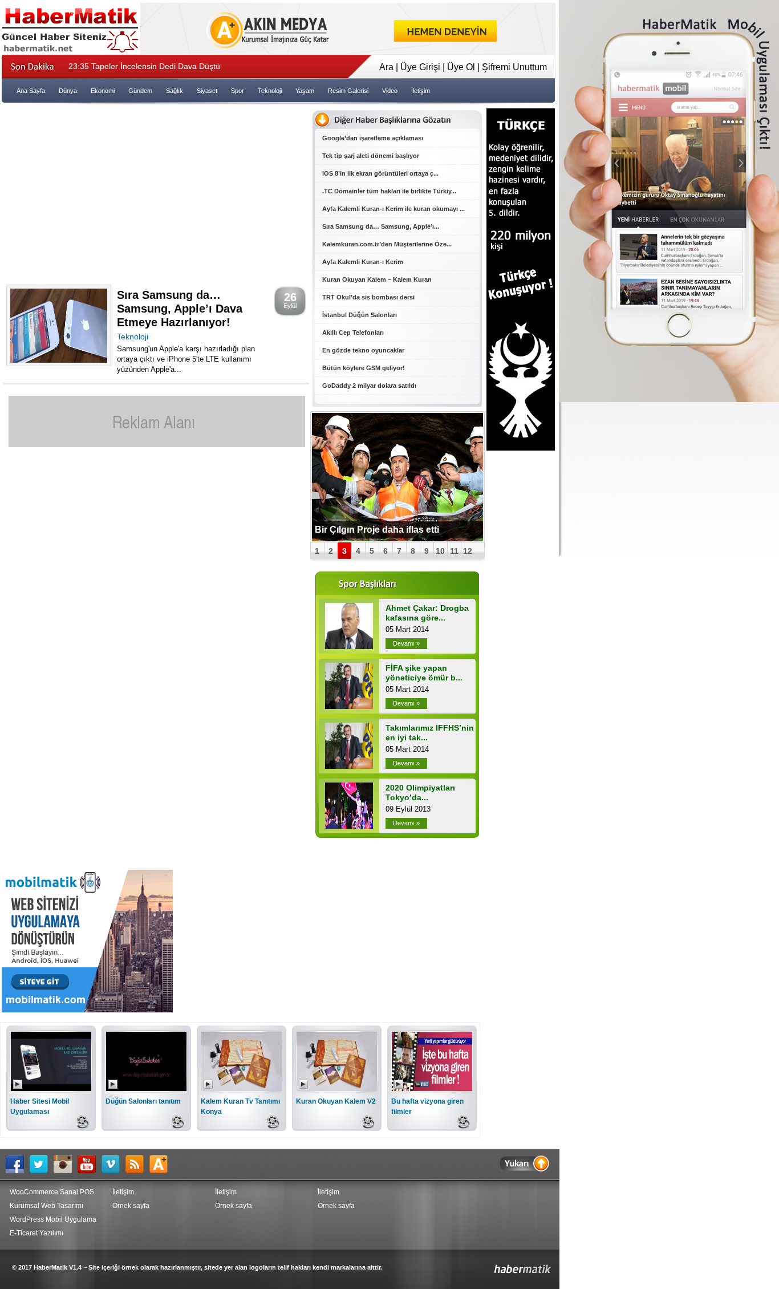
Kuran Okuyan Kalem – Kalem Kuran (377, 279)
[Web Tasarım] (347, 51)
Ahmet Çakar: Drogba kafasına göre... (427, 612)
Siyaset (207, 90)
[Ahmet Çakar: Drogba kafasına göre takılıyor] (349, 646)
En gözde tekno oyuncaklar (363, 350)
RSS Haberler (137, 1164)
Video (389, 90)
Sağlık (174, 90)
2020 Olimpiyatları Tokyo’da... (420, 792)
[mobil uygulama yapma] (87, 1009)
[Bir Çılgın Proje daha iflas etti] (397, 477)
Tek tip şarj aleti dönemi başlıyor (370, 155)
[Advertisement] (156, 191)
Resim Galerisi (348, 90)
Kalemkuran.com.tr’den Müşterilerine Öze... (387, 244)
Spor (237, 90)
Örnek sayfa (130, 1206)
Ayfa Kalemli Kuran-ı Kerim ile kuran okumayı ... (393, 208)
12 (467, 551)
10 (440, 551)
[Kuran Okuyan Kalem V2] (337, 1088)
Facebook (18, 1164)
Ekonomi (103, 90)
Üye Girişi (420, 67)
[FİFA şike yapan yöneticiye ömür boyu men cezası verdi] (349, 706)
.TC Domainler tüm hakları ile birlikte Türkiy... (389, 191)
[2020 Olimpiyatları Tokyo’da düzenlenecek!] (349, 825)
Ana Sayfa (31, 90)
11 (454, 551)
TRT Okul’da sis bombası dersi (368, 297)
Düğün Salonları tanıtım (143, 1101)
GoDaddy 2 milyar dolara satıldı (369, 385)
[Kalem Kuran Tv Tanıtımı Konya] (241, 1088)
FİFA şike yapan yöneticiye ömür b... (424, 672)
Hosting (161, 1164)
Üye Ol (461, 67)
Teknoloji (270, 90)
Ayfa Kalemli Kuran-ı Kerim (362, 261)
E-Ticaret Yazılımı (36, 1233)
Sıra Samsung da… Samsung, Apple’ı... (380, 226)
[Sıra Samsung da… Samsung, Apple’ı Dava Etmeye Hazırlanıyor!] (58, 359)
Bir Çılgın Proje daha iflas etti (377, 529)
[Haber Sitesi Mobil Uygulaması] (51, 1088)
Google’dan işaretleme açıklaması (372, 138)
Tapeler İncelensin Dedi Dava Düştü (144, 66)
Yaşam (304, 90)
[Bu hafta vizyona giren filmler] (432, 1088)
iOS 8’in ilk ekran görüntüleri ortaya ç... (380, 173)
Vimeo (113, 1164)
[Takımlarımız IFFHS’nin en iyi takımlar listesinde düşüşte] (349, 766)
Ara (386, 67)
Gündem (140, 90)
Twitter (42, 1164)
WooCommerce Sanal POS (52, 1192)
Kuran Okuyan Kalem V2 (336, 1101)
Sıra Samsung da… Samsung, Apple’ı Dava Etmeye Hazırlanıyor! (179, 309)
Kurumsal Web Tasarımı (46, 1206)
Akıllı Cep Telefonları (353, 332)
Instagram (65, 1164)
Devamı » (406, 643)
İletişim (420, 90)
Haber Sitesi (496, 1264)
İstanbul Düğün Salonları (359, 314)
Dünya (68, 90)
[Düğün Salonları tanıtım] (146, 1088)
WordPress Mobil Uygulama (53, 1219)
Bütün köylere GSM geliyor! (363, 367)
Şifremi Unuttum (514, 67)
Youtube (89, 1164)
